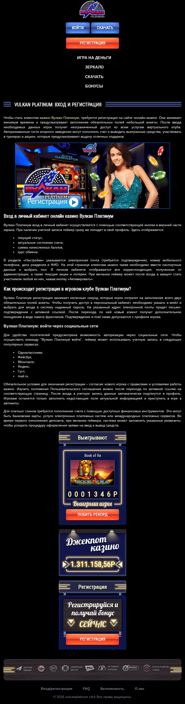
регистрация (93, 43)
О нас (139, 688)
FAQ (86, 688)
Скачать (105, 27)
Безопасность (112, 688)
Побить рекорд (93, 514)
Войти (78, 27)
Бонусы (94, 86)
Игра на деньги (94, 58)
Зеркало (94, 67)
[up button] (174, 687)
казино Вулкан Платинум (59, 118)
